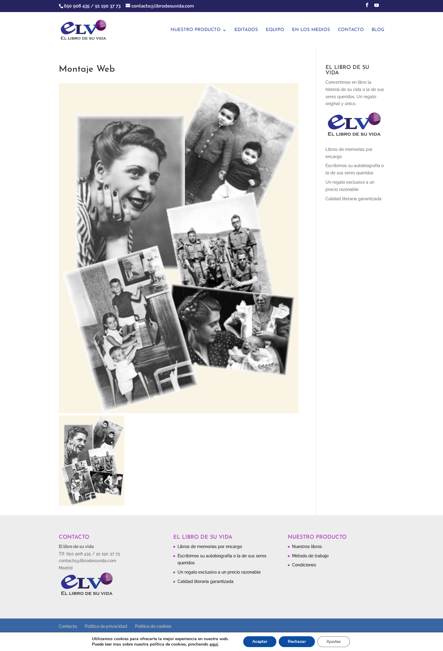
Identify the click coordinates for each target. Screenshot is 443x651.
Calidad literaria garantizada (353, 198)
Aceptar (259, 641)
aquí (213, 644)
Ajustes (333, 641)
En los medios (311, 30)
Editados (246, 30)
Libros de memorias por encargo (210, 546)
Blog (378, 30)
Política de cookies (153, 626)
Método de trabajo (310, 555)
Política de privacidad (106, 626)
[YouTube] (376, 7)
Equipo (275, 30)
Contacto (351, 30)
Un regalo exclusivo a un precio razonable (219, 572)
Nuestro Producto (196, 30)
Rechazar (297, 641)
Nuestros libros (307, 546)
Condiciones (304, 564)
